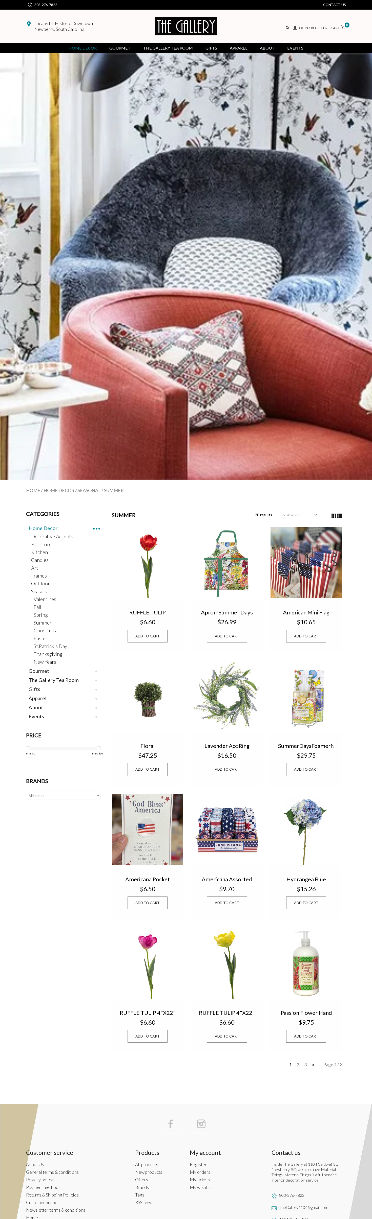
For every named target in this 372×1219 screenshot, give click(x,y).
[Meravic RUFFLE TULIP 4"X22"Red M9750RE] (147, 562)
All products (146, 1164)
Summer (114, 490)
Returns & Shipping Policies (52, 1195)
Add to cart (147, 636)
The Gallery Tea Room (168, 47)
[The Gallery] (186, 26)
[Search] (288, 28)
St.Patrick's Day (50, 646)
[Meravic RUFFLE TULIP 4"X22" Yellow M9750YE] (226, 962)
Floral (147, 745)
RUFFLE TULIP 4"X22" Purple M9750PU (148, 1012)
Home (33, 490)
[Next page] (313, 1064)
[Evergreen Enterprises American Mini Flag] (306, 562)
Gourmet (120, 47)
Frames (39, 575)
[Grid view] (334, 516)
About (267, 47)
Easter (41, 638)
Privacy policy (39, 1179)
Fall (37, 607)
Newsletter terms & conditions (55, 1210)
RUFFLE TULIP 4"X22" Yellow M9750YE (227, 1012)
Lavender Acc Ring (227, 745)
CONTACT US (334, 5)
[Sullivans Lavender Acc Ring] (226, 696)
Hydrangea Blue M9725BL (306, 879)
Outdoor (40, 583)
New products (148, 1172)
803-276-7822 (45, 5)
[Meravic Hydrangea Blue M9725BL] (306, 829)
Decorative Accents (52, 536)
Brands (142, 1187)
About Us (35, 1164)
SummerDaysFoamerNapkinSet (306, 745)
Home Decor (83, 47)
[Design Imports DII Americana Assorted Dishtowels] (226, 829)
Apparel (238, 47)
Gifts (211, 47)
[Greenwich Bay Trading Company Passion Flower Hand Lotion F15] (306, 962)
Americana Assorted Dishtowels (227, 879)
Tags (139, 1195)
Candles (40, 560)
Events (295, 47)
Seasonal (89, 490)
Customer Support (43, 1202)
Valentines (45, 599)
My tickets (200, 1179)
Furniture (41, 544)
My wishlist (201, 1187)
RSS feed (143, 1202)
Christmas (45, 630)
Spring (41, 615)
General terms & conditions (52, 1172)
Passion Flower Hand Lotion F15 (306, 1012)
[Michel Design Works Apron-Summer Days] (226, 562)
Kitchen (39, 552)
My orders (200, 1172)
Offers (141, 1179)
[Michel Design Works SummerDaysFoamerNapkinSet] (306, 696)
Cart (338, 28)
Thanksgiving (48, 654)
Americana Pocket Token (147, 879)
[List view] (339, 516)
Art (34, 568)
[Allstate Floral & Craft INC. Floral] (147, 696)
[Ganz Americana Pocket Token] (147, 829)
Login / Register (312, 28)
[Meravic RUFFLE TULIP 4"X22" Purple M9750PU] (147, 962)
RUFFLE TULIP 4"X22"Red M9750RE (147, 612)
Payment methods (43, 1187)
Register (198, 1164)
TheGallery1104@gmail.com (303, 1207)
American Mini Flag (306, 612)
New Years (45, 662)
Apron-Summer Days (227, 612)
